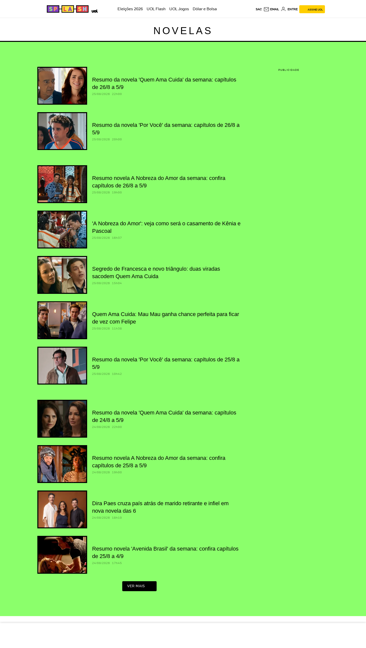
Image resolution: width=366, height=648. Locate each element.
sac (259, 9)
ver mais (136, 586)
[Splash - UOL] (67, 9)
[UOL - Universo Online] (94, 10)
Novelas (183, 30)
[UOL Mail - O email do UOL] (271, 9)
